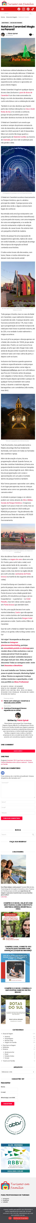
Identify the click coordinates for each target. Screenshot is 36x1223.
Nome (3, 1087)
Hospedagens (20, 1038)
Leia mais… (4, 897)
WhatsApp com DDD (8, 1098)
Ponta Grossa (9, 605)
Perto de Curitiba (9, 690)
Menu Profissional (21, 682)
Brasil (20, 1054)
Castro (17, 612)
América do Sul (20, 1052)
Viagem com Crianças (10, 692)
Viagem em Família (9, 694)
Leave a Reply (18, 751)
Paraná (21, 688)
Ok (10, 1218)
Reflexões (19, 1047)
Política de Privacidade (21, 1218)
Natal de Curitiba (20, 137)
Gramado (6, 140)
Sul (19, 690)
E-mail (3, 1092)
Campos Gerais (8, 686)
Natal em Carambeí (9, 688)
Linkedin (5, 1202)
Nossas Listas (20, 1040)
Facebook (6, 1200)
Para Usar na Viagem (19, 1045)
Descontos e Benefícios (13, 665)
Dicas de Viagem (19, 1034)
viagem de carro (16, 559)
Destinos (20, 1037)
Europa (20, 1058)
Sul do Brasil (27, 690)
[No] (16, 1220)
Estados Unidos (20, 1056)
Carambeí (19, 686)
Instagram (6, 1198)
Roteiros (19, 1049)
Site (24, 500)
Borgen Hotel (27, 618)
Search (30, 14)
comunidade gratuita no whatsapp (16, 648)
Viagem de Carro (27, 692)
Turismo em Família (19, 1061)
